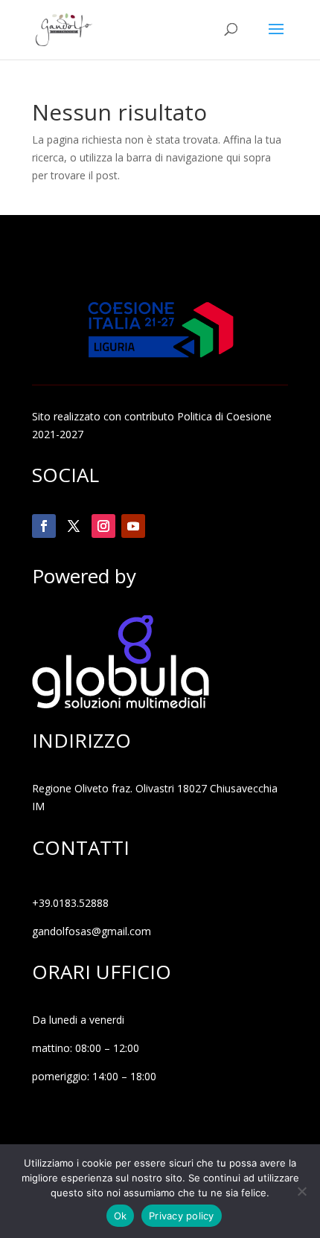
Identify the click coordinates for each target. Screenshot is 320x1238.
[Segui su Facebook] (44, 526)
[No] (301, 1191)
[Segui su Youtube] (133, 526)
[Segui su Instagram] (103, 526)
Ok (120, 1216)
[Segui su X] (74, 526)
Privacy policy (181, 1216)
